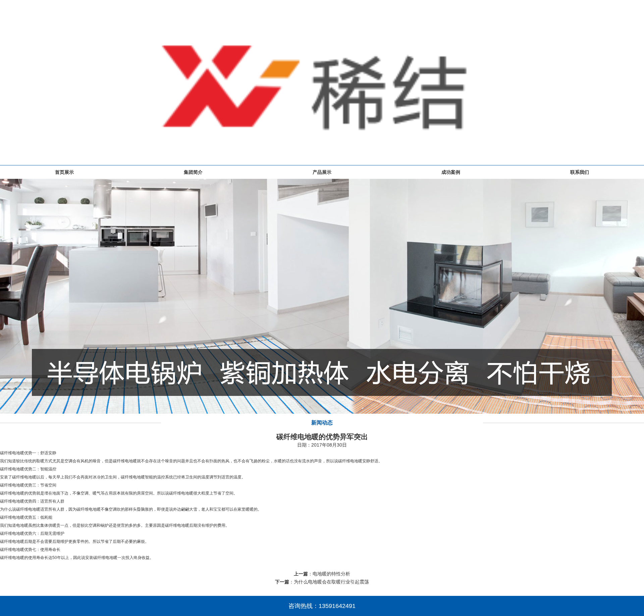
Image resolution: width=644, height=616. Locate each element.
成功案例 (450, 172)
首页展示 (64, 172)
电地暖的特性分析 (331, 573)
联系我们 (579, 172)
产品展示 (322, 172)
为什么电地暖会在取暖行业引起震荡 (331, 581)
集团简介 (193, 172)
